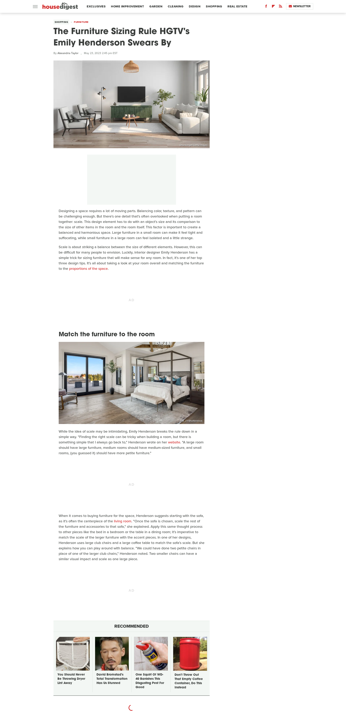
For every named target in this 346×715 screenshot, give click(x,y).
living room (122, 521)
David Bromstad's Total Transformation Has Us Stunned (112, 679)
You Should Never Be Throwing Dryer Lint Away (71, 679)
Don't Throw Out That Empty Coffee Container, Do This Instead (189, 681)
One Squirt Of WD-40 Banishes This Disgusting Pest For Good (150, 681)
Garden (155, 6)
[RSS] (280, 7)
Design (194, 6)
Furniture (81, 22)
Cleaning (175, 6)
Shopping (214, 6)
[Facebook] (266, 7)
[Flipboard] (273, 7)
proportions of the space (88, 268)
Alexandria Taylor (67, 53)
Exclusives (96, 6)
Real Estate (237, 6)
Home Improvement (127, 6)
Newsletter (302, 6)
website (174, 442)
